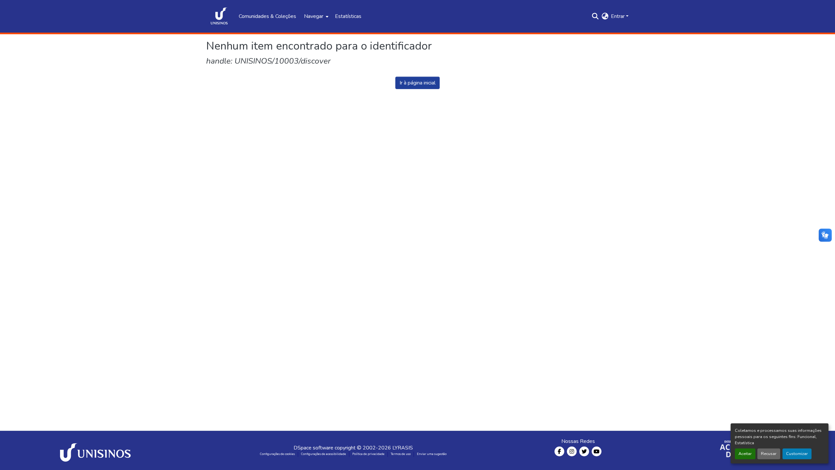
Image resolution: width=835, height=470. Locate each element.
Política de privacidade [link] (368, 454)
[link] (96, 450)
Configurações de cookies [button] (277, 454)
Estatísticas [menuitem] (348, 16)
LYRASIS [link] (402, 447)
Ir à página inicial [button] (417, 82)
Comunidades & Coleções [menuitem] (267, 16)
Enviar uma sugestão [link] (432, 454)
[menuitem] (315, 16)
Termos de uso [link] (401, 454)
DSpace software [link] (313, 447)
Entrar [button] (618, 16)
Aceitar (745, 454)
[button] (219, 16)
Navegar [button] (313, 16)
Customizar (797, 454)
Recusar (769, 454)
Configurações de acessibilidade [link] (323, 454)
